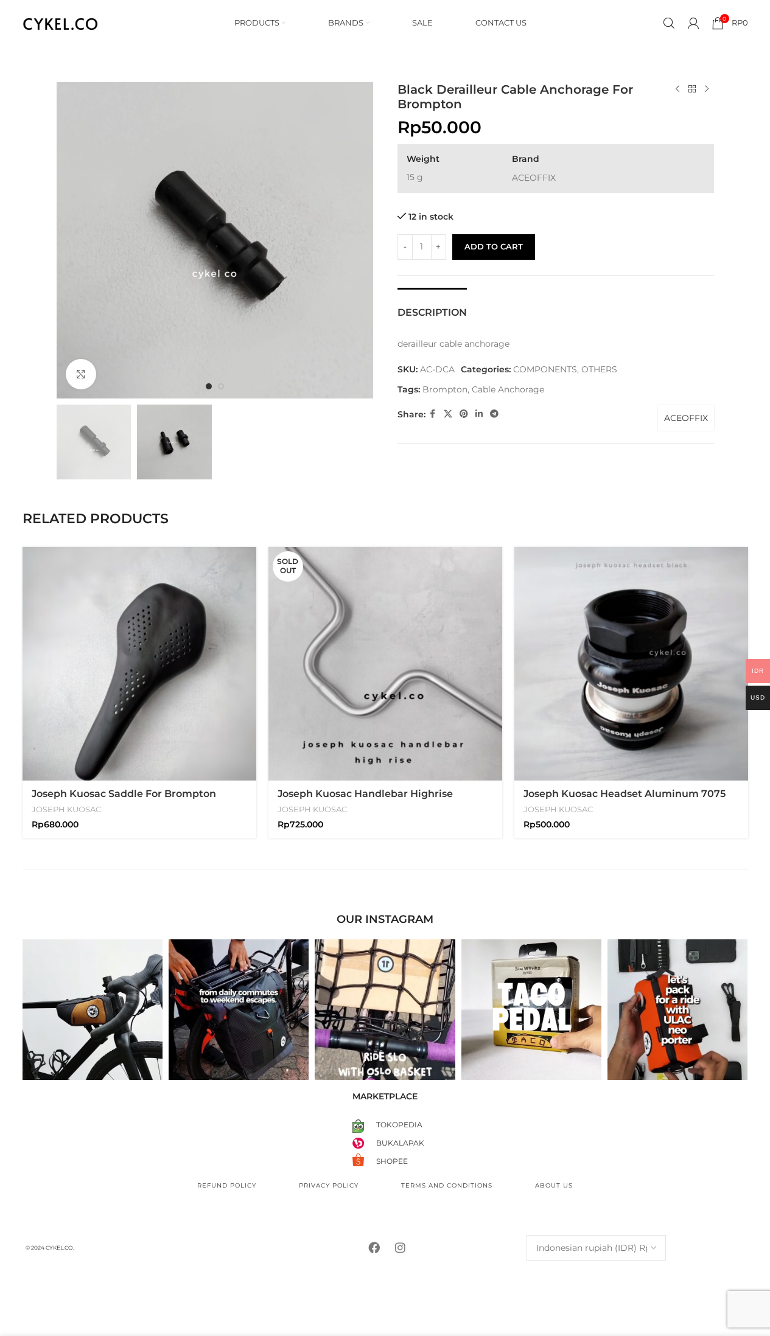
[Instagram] (399, 1247)
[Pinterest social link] (464, 414)
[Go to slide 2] (221, 386)
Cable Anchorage (508, 389)
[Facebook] (373, 1247)
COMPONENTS (545, 369)
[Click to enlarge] (81, 374)
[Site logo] (61, 21)
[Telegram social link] (494, 414)
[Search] (669, 23)
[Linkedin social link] (479, 414)
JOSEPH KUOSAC (66, 809)
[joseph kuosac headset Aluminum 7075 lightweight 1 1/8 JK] (631, 664)
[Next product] (706, 89)
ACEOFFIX (686, 417)
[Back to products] (692, 89)
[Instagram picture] (93, 1009)
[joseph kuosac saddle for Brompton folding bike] (139, 664)
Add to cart (493, 246)
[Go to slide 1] (209, 386)
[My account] (693, 23)
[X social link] (448, 414)
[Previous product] (677, 89)
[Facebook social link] (432, 414)
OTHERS (599, 369)
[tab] (432, 306)
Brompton (444, 389)
